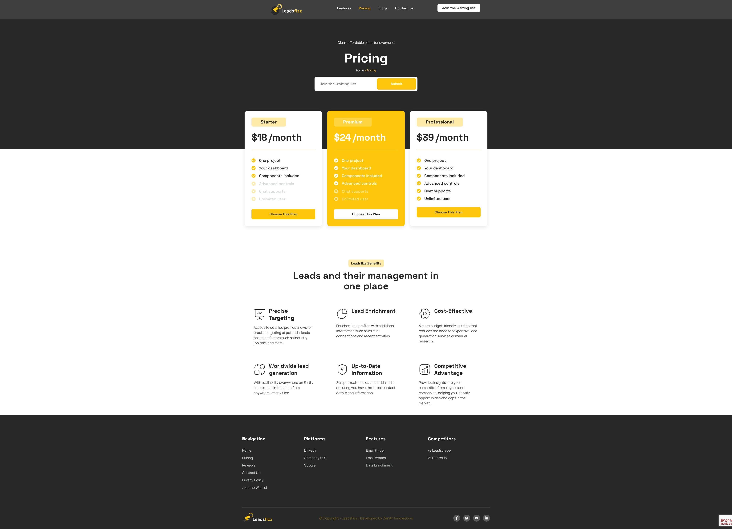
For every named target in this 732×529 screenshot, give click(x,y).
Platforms (315, 439)
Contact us (404, 8)
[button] (268, 122)
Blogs (383, 8)
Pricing (365, 8)
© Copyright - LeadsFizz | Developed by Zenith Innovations (366, 518)
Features (344, 8)
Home (360, 70)
